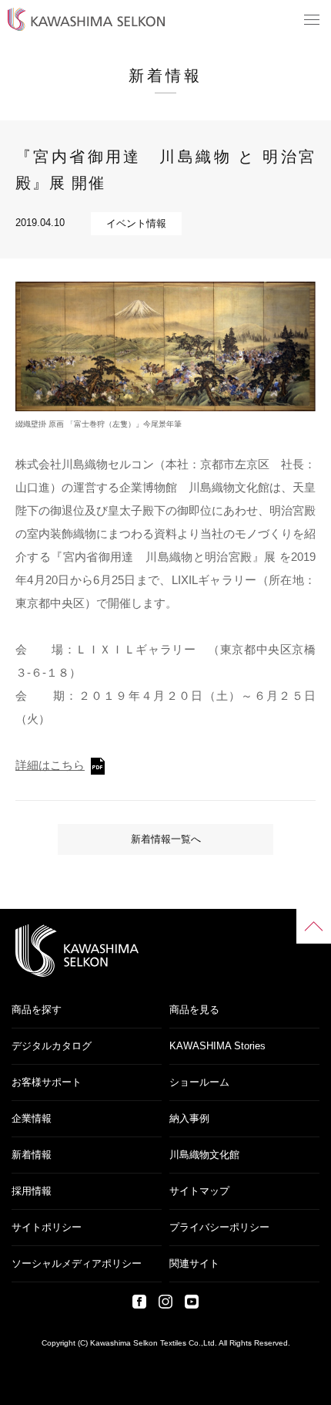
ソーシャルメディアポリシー (77, 1263)
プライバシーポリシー (219, 1227)
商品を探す (37, 1009)
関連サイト (194, 1263)
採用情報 (32, 1191)
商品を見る (194, 1009)
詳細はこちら (50, 765)
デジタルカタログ (52, 1046)
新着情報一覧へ (166, 839)
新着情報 (32, 1154)
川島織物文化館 (204, 1154)
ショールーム (199, 1082)
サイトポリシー (47, 1227)
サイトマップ (199, 1191)
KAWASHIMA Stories (217, 1046)
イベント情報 (136, 223)
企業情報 (32, 1118)
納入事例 (189, 1118)
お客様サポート (47, 1082)
